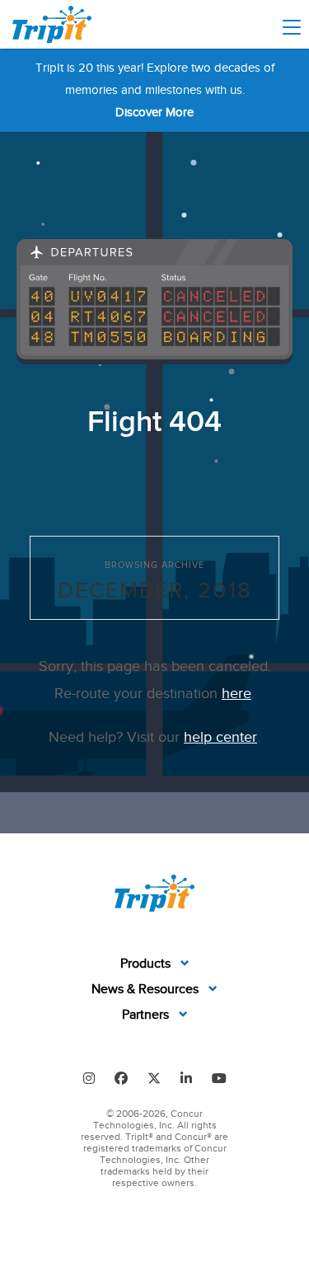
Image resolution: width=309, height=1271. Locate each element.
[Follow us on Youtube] (219, 1078)
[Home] (52, 24)
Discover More (154, 112)
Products (147, 963)
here (236, 693)
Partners (147, 1014)
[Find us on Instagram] (89, 1078)
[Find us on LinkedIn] (186, 1078)
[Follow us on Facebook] (121, 1078)
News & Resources (146, 989)
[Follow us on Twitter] (154, 1078)
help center (220, 737)
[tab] (155, 964)
